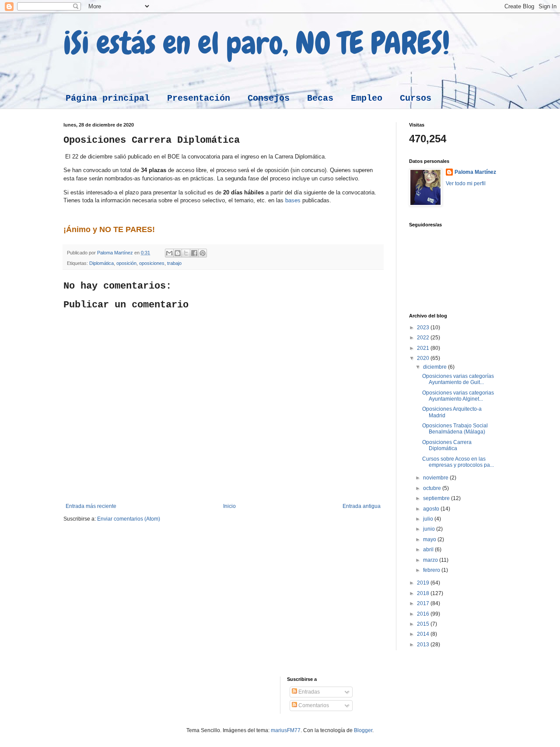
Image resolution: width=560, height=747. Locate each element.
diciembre (435, 367)
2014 (423, 634)
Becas (320, 98)
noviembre (436, 478)
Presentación (198, 98)
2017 (423, 603)
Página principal (108, 98)
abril (429, 549)
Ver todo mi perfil (466, 183)
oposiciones (151, 263)
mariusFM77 (286, 730)
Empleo (366, 98)
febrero (432, 570)
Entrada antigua (362, 506)
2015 (423, 624)
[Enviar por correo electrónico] (169, 253)
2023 (423, 327)
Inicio (229, 506)
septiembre (437, 498)
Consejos (269, 98)
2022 (423, 338)
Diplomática (101, 263)
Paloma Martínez (475, 172)
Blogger (363, 730)
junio (429, 529)
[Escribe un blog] (177, 253)
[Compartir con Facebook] (194, 253)
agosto (432, 509)
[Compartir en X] (186, 253)
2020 (423, 358)
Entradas (308, 692)
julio (428, 519)
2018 (423, 593)
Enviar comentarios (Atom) (128, 519)
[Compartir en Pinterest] (202, 253)
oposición (126, 263)
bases (293, 200)
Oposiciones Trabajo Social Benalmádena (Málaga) (455, 429)
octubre (432, 488)
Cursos (415, 98)
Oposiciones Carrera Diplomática (447, 445)
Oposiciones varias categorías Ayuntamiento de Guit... (458, 379)
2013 (423, 644)
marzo (431, 560)
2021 (423, 348)
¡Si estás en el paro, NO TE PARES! (256, 43)
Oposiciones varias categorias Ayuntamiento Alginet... (458, 396)
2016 (423, 614)
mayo (430, 539)
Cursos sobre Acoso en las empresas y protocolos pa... (458, 462)
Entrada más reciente (91, 506)
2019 (423, 583)
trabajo (174, 263)
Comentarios (313, 705)
